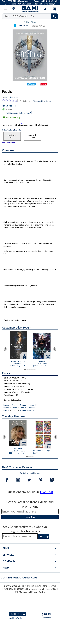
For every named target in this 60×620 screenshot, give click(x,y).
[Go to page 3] (29, 369)
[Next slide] (54, 349)
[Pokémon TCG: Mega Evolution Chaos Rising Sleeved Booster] (43, 434)
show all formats (8, 143)
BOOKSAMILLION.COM (14, 589)
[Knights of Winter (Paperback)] (18, 345)
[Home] (30, 9)
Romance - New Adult (29, 405)
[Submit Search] (54, 16)
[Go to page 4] (31, 369)
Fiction (14, 405)
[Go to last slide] (5, 349)
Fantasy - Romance (27, 408)
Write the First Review (42, 101)
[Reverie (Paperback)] (42, 346)
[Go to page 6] (34, 369)
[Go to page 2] (27, 369)
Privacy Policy (38, 592)
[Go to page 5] (32, 369)
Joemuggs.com (35, 589)
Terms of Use (50, 589)
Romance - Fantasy (27, 410)
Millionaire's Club (38, 26)
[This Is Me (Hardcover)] (18, 433)
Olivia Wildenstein (11, 97)
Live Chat (46, 492)
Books (6, 405)
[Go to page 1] (25, 369)
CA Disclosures (22, 592)
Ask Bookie (22, 25)
